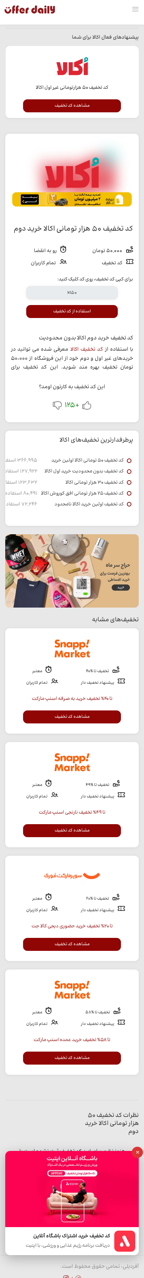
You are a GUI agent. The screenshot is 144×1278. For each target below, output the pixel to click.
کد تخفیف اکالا (86, 349)
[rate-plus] (86, 407)
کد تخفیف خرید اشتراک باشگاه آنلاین (71, 1236)
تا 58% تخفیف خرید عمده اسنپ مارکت (72, 1040)
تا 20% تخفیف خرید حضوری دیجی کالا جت (72, 926)
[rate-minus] (57, 407)
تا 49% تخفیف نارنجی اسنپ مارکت (72, 812)
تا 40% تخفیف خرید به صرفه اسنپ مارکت (72, 699)
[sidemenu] (135, 9)
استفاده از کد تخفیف (72, 311)
